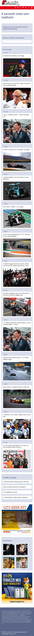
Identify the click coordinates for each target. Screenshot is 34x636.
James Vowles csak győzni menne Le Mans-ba (16, 387)
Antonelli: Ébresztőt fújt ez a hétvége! (13, 56)
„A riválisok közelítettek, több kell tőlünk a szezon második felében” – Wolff (17, 323)
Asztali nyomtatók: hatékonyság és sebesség (16, 481)
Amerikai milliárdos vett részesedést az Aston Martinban (16, 178)
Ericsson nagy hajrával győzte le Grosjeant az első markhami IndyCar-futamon (16, 446)
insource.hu (12, 634)
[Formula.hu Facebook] (15, 7)
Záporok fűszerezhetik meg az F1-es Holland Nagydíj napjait (16, 358)
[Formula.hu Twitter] (17, 7)
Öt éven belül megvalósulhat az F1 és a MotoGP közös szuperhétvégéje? (16, 235)
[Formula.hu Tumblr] (20, 7)
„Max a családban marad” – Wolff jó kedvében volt (16, 115)
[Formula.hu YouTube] (25, 7)
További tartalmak (9, 477)
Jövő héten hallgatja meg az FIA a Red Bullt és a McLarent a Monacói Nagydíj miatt (16, 294)
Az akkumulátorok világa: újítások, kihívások (15, 497)
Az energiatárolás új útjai (10, 492)
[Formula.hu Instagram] (23, 7)
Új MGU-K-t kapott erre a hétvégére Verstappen (16, 149)
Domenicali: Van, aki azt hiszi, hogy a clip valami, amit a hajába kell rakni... (16, 84)
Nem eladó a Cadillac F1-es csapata (13, 207)
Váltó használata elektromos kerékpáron (14, 487)
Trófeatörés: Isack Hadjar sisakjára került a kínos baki (17, 415)
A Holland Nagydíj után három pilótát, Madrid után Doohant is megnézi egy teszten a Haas (16, 264)
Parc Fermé (7, 49)
